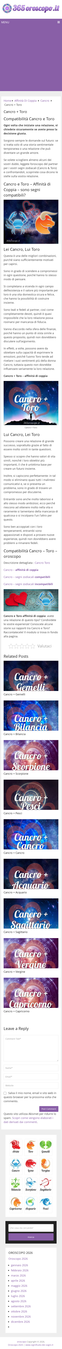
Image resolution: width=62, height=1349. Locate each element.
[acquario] (30, 1209)
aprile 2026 (18, 1280)
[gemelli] (45, 1152)
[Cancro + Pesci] (31, 795)
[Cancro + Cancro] (31, 834)
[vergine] (45, 1171)
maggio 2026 (19, 1286)
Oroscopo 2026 (18, 1258)
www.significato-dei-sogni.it (39, 1344)
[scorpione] (30, 1190)
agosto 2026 (18, 1301)
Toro (47, 563)
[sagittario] (45, 1190)
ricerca (31, 1237)
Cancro (39, 563)
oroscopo (21, 1341)
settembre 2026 (21, 1306)
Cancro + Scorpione (16, 773)
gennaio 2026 (19, 1265)
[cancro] (15, 1171)
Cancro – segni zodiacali (27, 577)
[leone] (30, 1171)
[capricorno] (15, 1209)
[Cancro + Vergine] (31, 953)
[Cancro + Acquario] (31, 874)
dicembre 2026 (20, 1321)
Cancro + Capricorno (16, 1011)
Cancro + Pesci (13, 813)
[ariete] (15, 1152)
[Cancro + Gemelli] (31, 676)
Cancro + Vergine (14, 971)
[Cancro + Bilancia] (31, 715)
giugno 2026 (18, 1291)
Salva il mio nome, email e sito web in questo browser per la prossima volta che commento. (30, 1097)
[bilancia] (15, 1190)
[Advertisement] (31, 58)
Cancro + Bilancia (15, 734)
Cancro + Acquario (15, 892)
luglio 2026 (18, 1296)
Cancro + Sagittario (16, 932)
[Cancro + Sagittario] (31, 913)
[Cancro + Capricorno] (31, 993)
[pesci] (45, 1209)
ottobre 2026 (19, 1311)
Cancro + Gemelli (14, 694)
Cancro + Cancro (14, 853)
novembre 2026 (21, 1316)
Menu (5, 22)
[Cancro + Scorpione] (31, 755)
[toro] (30, 1152)
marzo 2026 (18, 1275)
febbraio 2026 (19, 1270)
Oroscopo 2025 (15, 1344)
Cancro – (21, 570)
